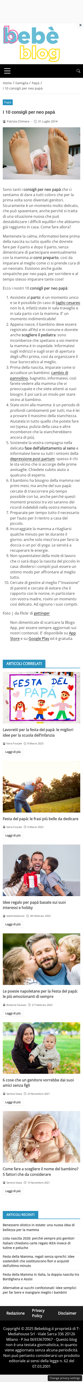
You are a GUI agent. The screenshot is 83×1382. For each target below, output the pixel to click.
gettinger (42, 613)
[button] (78, 71)
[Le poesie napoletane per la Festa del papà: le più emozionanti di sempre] (41, 959)
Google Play (39, 638)
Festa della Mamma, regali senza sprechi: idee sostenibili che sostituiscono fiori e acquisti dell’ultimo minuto (38, 1261)
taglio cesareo (68, 302)
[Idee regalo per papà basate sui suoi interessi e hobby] (41, 870)
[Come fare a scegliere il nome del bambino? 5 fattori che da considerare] (41, 1137)
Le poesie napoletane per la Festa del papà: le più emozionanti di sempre (40, 994)
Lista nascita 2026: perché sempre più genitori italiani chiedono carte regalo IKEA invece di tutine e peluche (38, 1243)
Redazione (15, 1312)
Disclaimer (67, 1312)
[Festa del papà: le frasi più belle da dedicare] (41, 787)
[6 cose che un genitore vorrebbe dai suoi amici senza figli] (41, 1048)
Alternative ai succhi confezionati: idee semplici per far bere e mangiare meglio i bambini (39, 1290)
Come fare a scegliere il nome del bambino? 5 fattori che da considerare (40, 1171)
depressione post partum (32, 458)
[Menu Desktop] (7, 71)
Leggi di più (13, 752)
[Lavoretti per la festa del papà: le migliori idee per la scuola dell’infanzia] (41, 697)
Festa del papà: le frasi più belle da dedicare (40, 818)
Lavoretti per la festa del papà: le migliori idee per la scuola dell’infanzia (38, 732)
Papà (7, 102)
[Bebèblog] (31, 43)
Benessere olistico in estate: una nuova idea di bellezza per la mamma (39, 1227)
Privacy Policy (38, 1313)
